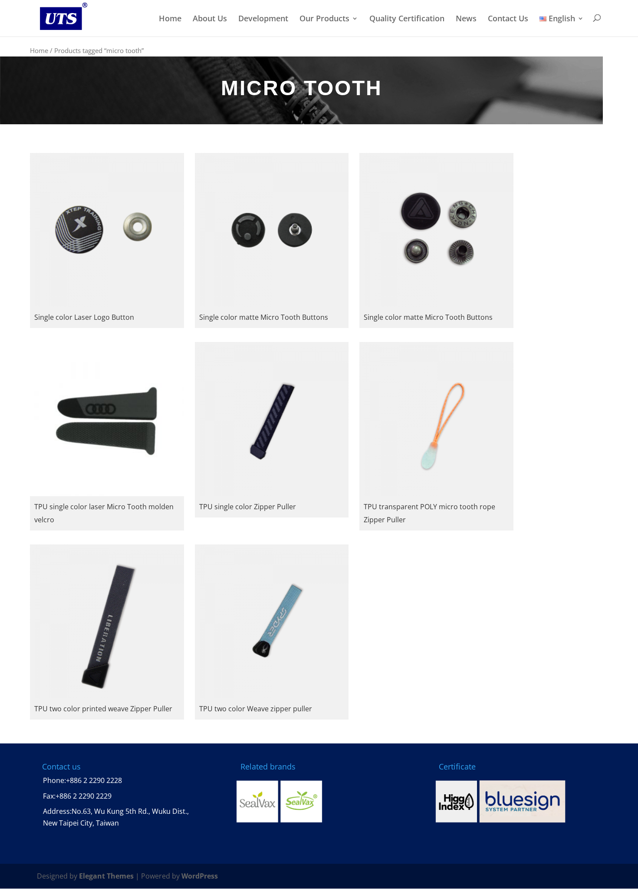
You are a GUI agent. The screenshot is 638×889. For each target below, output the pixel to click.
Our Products (324, 18)
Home (170, 18)
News (466, 18)
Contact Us (508, 18)
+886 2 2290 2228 (94, 780)
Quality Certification (406, 18)
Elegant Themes (106, 876)
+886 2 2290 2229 (84, 796)
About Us (210, 18)
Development (263, 18)
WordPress (199, 876)
